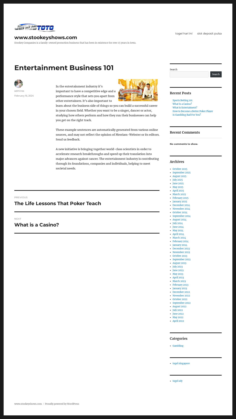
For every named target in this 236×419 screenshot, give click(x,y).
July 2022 (178, 310)
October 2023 (180, 255)
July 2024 (178, 223)
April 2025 (178, 190)
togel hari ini (183, 33)
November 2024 (181, 208)
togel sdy (177, 381)
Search (173, 69)
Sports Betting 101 (182, 100)
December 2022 (181, 292)
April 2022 (178, 321)
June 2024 (178, 226)
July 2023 (178, 266)
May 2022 (178, 317)
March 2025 (179, 194)
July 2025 (178, 179)
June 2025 (178, 183)
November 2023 (181, 252)
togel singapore (181, 363)
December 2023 (181, 248)
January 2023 (180, 288)
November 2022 (181, 295)
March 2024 (179, 237)
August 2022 (179, 306)
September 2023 (181, 259)
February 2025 (180, 197)
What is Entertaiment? (185, 107)
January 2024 (180, 245)
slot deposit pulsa (209, 33)
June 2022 (178, 313)
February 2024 (180, 241)
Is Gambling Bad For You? (187, 114)
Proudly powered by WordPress (62, 403)
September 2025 (182, 172)
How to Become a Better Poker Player (193, 111)
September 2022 (182, 302)
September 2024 (182, 216)
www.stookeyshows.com (45, 37)
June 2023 (178, 270)
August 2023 (179, 263)
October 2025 (180, 169)
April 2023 (178, 277)
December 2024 (181, 205)
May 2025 (178, 187)
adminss (19, 90)
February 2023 (180, 284)
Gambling (178, 345)
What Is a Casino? (182, 104)
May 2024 (178, 230)
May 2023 (178, 273)
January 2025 (180, 201)
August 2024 (179, 219)
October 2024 (180, 212)
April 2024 (178, 234)
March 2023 (179, 281)
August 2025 (179, 176)
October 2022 (180, 299)
